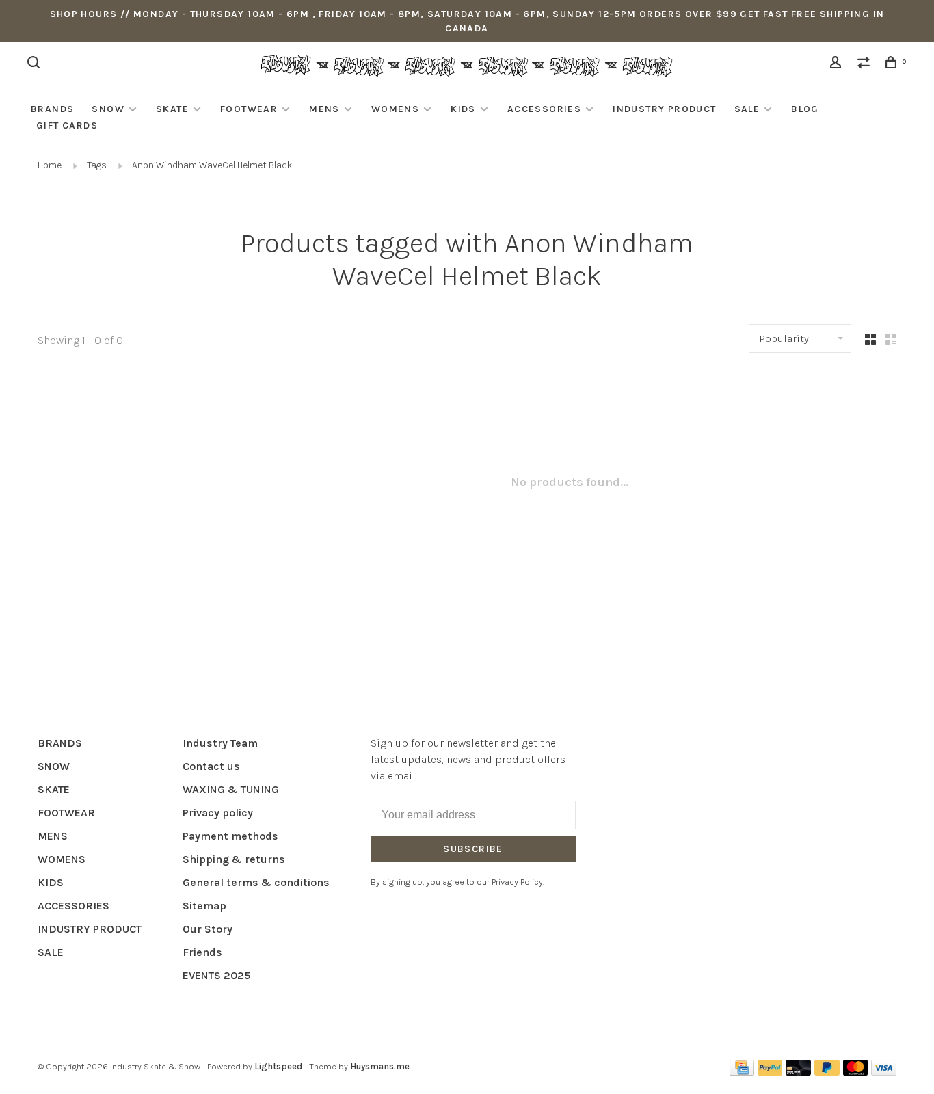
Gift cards (67, 125)
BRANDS (52, 109)
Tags (97, 165)
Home (50, 165)
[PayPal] (770, 1071)
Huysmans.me (380, 1066)
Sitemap (204, 905)
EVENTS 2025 (216, 975)
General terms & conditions (256, 882)
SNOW (108, 109)
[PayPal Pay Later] (827, 1071)
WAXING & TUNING (231, 789)
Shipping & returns (234, 859)
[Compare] (865, 64)
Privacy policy (218, 812)
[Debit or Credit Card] (798, 1071)
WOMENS (395, 109)
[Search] (35, 64)
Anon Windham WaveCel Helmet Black (212, 165)
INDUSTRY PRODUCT (664, 109)
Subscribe (473, 849)
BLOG (805, 109)
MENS (324, 109)
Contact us (211, 766)
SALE (747, 109)
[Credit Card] (742, 1071)
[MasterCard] (855, 1071)
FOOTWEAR (249, 109)
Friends (202, 952)
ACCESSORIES (544, 109)
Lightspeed (278, 1066)
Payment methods (230, 835)
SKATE (172, 109)
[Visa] (883, 1071)
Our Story (207, 928)
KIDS (463, 109)
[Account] (837, 64)
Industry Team (220, 742)
